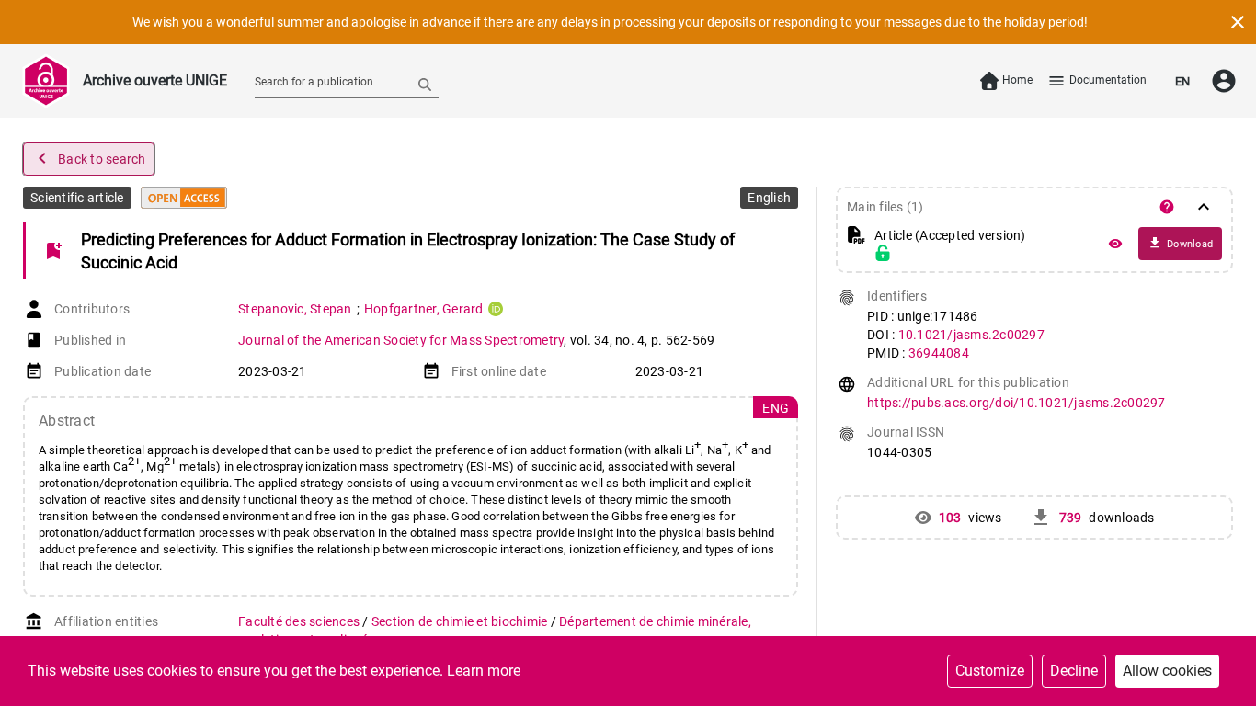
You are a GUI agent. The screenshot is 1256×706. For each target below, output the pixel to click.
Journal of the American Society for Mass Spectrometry (401, 340)
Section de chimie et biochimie (461, 621)
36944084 (938, 353)
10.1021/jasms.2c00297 (971, 334)
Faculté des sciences (300, 621)
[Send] (425, 83)
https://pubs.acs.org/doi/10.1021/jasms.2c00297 (1016, 402)
